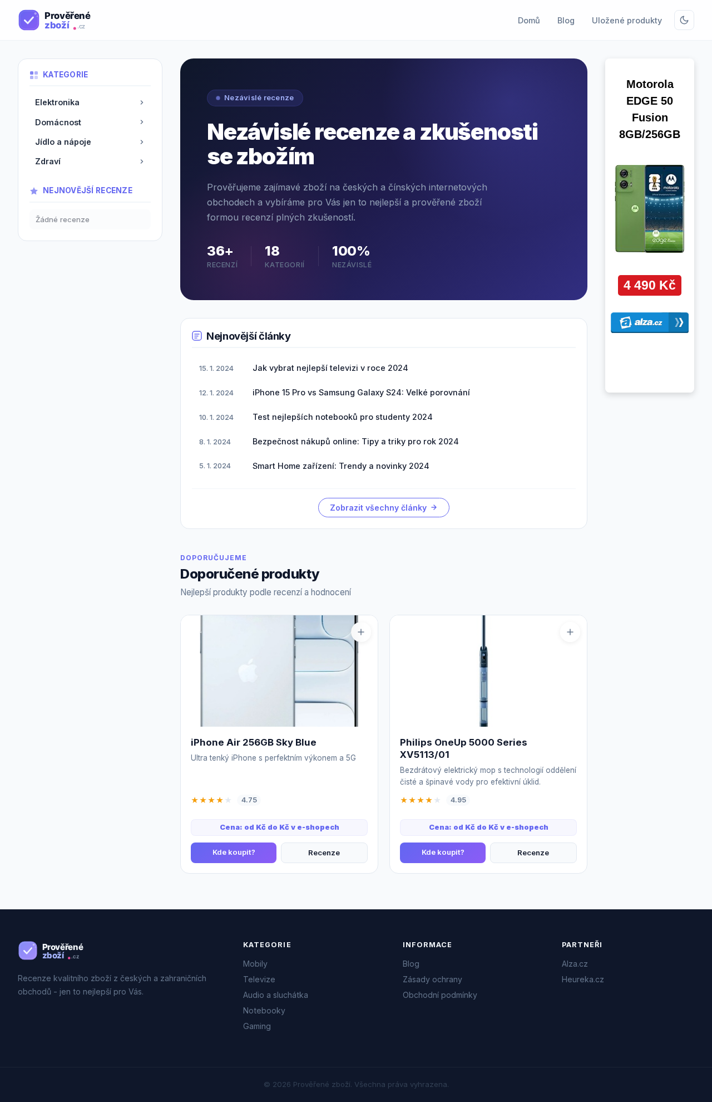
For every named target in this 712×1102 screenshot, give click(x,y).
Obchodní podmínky (440, 995)
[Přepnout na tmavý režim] (684, 20)
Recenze (324, 852)
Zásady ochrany (432, 979)
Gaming (257, 1026)
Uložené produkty (627, 20)
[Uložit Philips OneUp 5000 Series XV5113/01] (570, 632)
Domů (529, 20)
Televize (259, 979)
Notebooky (264, 1010)
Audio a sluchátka (275, 995)
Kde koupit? (233, 852)
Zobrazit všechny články (378, 507)
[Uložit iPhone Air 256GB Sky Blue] (361, 632)
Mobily (255, 963)
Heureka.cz (583, 979)
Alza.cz (575, 963)
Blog (566, 20)
